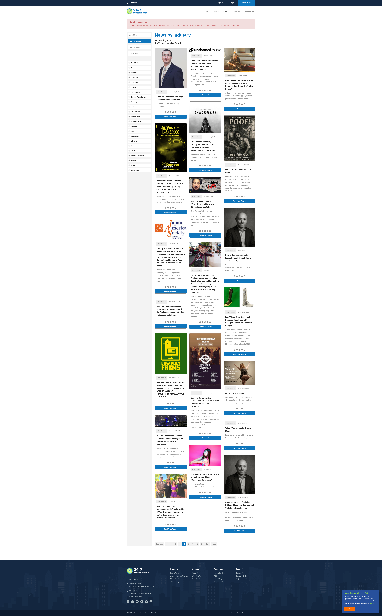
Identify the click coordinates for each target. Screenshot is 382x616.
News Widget (218, 579)
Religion (134, 151)
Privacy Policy (229, 612)
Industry (134, 126)
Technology (135, 170)
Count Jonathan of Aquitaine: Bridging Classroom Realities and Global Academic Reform (239, 505)
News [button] (225, 11)
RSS (215, 576)
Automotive (135, 68)
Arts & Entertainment (138, 63)
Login (232, 3)
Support (239, 569)
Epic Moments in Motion (235, 393)
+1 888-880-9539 (135, 3)
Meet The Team (197, 579)
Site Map (252, 612)
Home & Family (136, 116)
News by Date (134, 47)
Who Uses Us (196, 576)
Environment (135, 92)
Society (133, 160)
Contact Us (249, 11)
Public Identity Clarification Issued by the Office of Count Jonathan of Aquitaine (238, 258)
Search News (134, 53)
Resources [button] (236, 11)
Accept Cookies (349, 609)
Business (134, 72)
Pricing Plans (174, 573)
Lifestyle (134, 141)
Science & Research (137, 155)
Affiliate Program (175, 582)
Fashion (133, 107)
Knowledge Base (219, 573)
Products (174, 569)
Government (135, 112)
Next (207, 544)
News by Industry (135, 41)
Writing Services (175, 579)
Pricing (216, 11)
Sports (133, 165)
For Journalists (219, 582)
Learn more (369, 601)
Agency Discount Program (179, 576)
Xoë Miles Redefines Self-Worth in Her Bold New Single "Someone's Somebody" (205, 477)
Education (134, 87)
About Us (195, 573)
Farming (134, 102)
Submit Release (246, 3)
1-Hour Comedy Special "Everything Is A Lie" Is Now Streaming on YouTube (203, 204)
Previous (159, 544)
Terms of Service (242, 612)
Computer (134, 77)
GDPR (372, 603)
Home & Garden (136, 121)
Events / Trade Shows (138, 97)
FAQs (238, 579)
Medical (133, 146)
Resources (218, 569)
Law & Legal (135, 136)
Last (214, 544)
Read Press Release (170, 117)
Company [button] (206, 11)
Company (196, 569)
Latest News (133, 35)
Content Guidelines (242, 576)
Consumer (134, 82)
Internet (133, 131)
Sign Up (221, 3)
